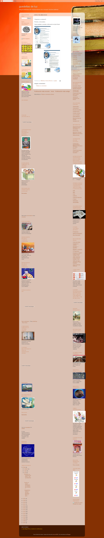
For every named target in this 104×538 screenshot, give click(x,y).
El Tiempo (76, 471)
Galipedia (75, 57)
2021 (24, 498)
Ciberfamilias (76, 106)
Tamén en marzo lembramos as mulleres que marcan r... (27, 485)
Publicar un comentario (41, 85)
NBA (74, 192)
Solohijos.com (76, 121)
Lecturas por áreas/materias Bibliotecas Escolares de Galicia (77, 145)
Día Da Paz (24, 414)
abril (25, 472)
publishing (34, 321)
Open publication (25, 321)
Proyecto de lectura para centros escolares (77, 94)
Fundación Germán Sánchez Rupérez (77, 88)
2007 (24, 522)
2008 (24, 520)
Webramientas (76, 135)
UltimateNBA (76, 202)
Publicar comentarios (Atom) (47, 94)
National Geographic (77, 233)
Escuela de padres (77, 109)
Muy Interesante (76, 235)
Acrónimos (75, 49)
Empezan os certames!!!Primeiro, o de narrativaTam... (27, 476)
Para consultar (76, 465)
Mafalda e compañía (77, 249)
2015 (24, 507)
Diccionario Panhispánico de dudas (76, 64)
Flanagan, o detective (75, 247)
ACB (74, 190)
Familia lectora (76, 111)
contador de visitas (77, 504)
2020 (24, 500)
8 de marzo (24, 193)
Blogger (68, 534)
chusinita (24, 216)
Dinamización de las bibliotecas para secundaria (77, 128)
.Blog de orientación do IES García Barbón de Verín (77, 75)
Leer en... (75, 148)
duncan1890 (55, 534)
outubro (26, 469)
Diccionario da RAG (77, 61)
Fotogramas (75, 231)
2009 (24, 519)
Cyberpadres (76, 108)
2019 (24, 502)
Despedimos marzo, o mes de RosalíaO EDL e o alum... (27, 493)
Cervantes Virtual (77, 85)
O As (74, 194)
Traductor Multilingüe (77, 53)
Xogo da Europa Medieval (76, 265)
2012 (24, 513)
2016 (24, 506)
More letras (24, 322)
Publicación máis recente (42, 91)
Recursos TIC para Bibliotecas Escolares (77, 133)
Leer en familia (76, 114)
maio (25, 470)
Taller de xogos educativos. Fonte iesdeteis (77, 262)
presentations (30, 215)
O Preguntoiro (76, 251)
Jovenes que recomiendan (76, 91)
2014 (24, 509)
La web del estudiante (75, 78)
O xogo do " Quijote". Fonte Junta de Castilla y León (77, 254)
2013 (24, 511)
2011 (24, 515)
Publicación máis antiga (62, 91)
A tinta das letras (76, 242)
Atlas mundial (76, 51)
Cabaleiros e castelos (76, 244)
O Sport (74, 199)
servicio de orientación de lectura (76, 98)
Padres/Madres (76, 116)
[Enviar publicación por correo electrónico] (60, 80)
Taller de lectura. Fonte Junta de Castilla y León (76, 258)
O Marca (75, 195)
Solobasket (75, 200)
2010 (24, 517)
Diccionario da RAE (77, 66)
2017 (24, 504)
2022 (24, 467)
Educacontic (75, 130)
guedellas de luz (28, 6)
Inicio (52, 91)
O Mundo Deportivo (77, 197)
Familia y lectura (76, 113)
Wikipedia (75, 59)
